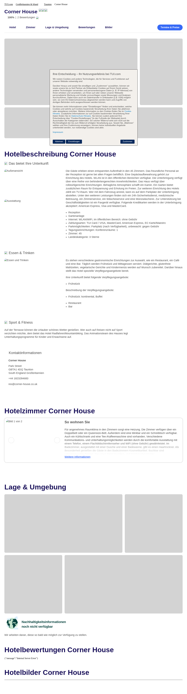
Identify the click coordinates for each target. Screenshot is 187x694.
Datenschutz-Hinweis (81, 116)
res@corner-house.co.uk (22, 384)
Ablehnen (59, 141)
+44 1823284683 (18, 378)
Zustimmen (127, 141)
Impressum (58, 132)
